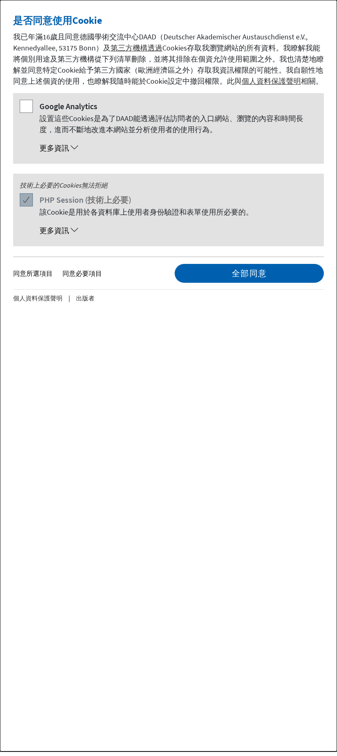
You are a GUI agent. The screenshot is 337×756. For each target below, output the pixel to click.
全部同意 (249, 273)
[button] (176, 148)
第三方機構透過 (136, 48)
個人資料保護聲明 (271, 81)
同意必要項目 (82, 273)
